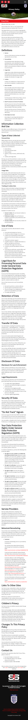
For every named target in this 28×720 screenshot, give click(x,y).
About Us (6, 709)
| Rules (9, 709)
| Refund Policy (15, 710)
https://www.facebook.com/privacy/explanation (16, 581)
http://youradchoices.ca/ (10, 570)
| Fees (12, 709)
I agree (6, 667)
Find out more (14, 690)
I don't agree (20, 667)
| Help (15, 712)
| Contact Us (17, 709)
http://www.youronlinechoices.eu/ (16, 573)
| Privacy (22, 709)
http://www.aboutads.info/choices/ (13, 567)
